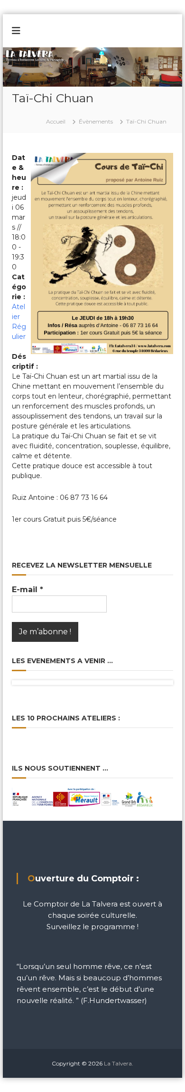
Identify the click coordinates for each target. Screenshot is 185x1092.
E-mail (27, 589)
